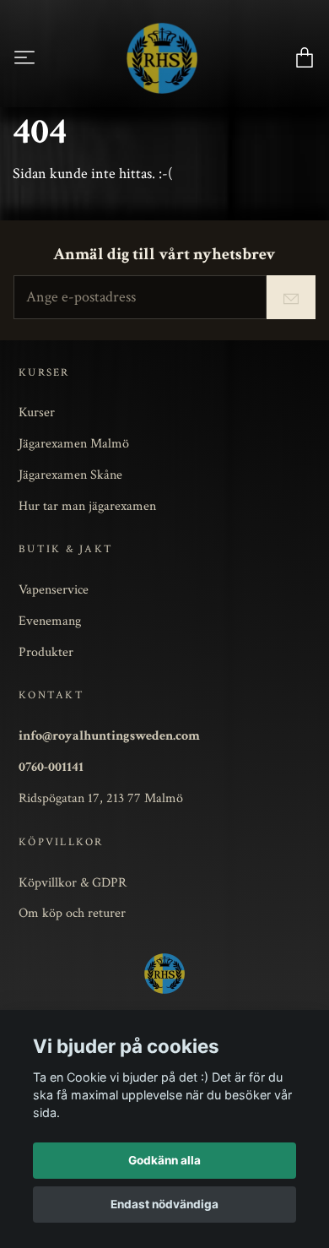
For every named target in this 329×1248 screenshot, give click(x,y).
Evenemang (50, 620)
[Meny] (24, 58)
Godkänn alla (164, 1160)
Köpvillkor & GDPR (73, 882)
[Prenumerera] (291, 297)
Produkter (46, 651)
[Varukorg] (304, 57)
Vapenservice (54, 589)
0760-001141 (51, 766)
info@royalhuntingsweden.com (109, 735)
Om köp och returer (72, 912)
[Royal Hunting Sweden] (162, 58)
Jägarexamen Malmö (74, 443)
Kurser (37, 412)
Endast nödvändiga (164, 1204)
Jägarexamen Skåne (70, 474)
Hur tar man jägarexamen (87, 505)
